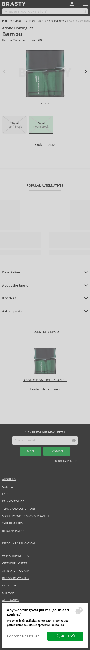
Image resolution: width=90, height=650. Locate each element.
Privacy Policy (13, 501)
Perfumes (15, 20)
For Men (29, 20)
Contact (8, 486)
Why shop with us (15, 556)
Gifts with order (14, 563)
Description (11, 272)
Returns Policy (13, 531)
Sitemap (8, 593)
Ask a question (14, 311)
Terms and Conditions (19, 509)
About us (9, 479)
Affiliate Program (15, 571)
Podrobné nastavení (23, 636)
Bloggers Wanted (15, 578)
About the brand (15, 285)
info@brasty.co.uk (66, 461)
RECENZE (9, 298)
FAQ (5, 494)
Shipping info (12, 523)
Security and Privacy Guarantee (26, 516)
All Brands (10, 600)
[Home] (4, 21)
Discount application (18, 543)
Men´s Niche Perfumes (52, 20)
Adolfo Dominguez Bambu (45, 380)
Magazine (9, 585)
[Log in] (71, 4)
